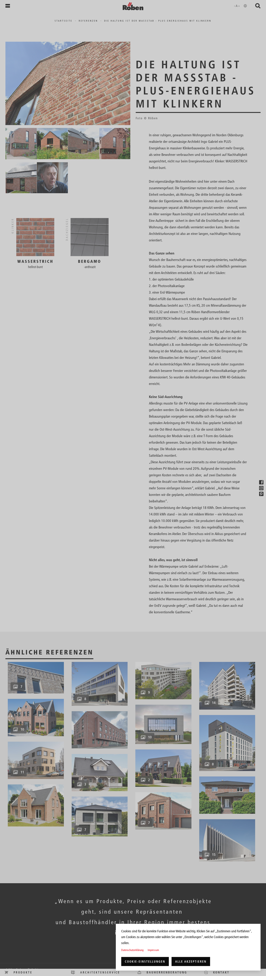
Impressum (153, 950)
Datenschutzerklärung (132, 950)
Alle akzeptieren (190, 961)
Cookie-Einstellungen (145, 961)
